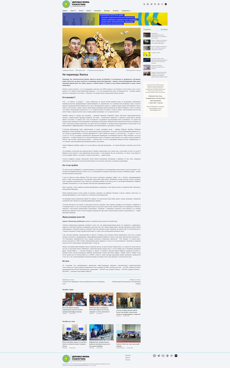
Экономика (97, 10)
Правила (127, 357)
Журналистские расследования (96, 70)
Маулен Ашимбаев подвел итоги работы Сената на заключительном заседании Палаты (74, 344)
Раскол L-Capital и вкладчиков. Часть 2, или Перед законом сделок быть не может (159, 48)
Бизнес (81, 10)
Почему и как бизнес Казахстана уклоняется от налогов (158, 67)
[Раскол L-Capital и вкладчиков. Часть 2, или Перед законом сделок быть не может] (146, 50)
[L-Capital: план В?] (146, 56)
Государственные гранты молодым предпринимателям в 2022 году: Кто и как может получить (159, 61)
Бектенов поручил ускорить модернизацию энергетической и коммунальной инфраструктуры (72, 310)
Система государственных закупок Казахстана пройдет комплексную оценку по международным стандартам (128, 312)
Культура (107, 10)
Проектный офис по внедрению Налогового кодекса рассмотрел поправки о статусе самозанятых (99, 310)
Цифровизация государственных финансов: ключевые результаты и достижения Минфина (99, 344)
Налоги (88, 10)
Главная (64, 10)
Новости (73, 10)
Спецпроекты (126, 10)
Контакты (127, 360)
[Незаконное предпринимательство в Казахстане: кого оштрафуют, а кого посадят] (146, 37)
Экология (115, 10)
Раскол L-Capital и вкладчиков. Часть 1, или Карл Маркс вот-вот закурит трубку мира (159, 42)
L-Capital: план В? (155, 52)
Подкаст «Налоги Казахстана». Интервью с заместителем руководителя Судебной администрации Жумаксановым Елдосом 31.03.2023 (159, 75)
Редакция (128, 355)
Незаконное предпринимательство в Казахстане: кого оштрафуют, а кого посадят (159, 35)
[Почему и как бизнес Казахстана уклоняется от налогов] (146, 69)
